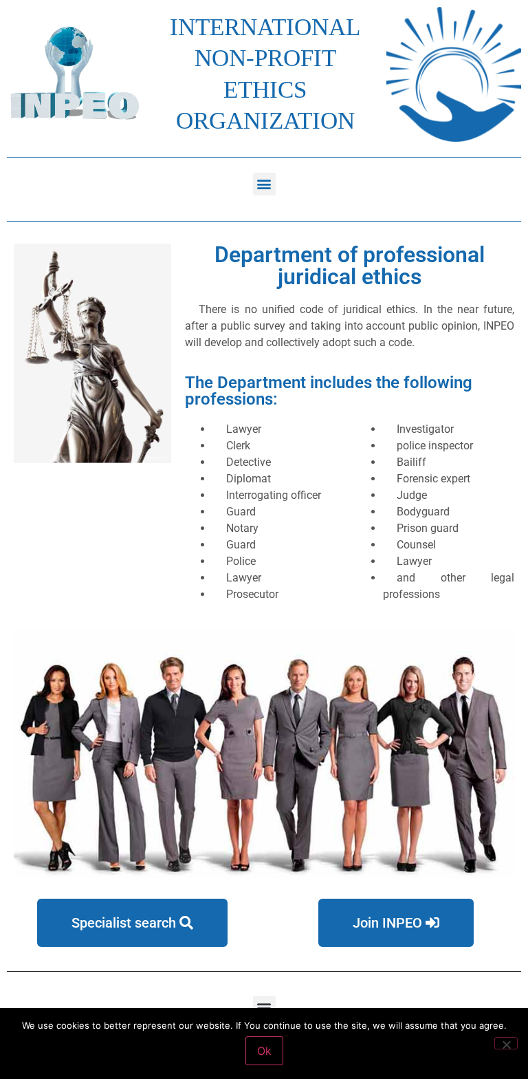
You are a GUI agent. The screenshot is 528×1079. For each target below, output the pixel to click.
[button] (264, 184)
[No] (506, 1043)
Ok (264, 1051)
